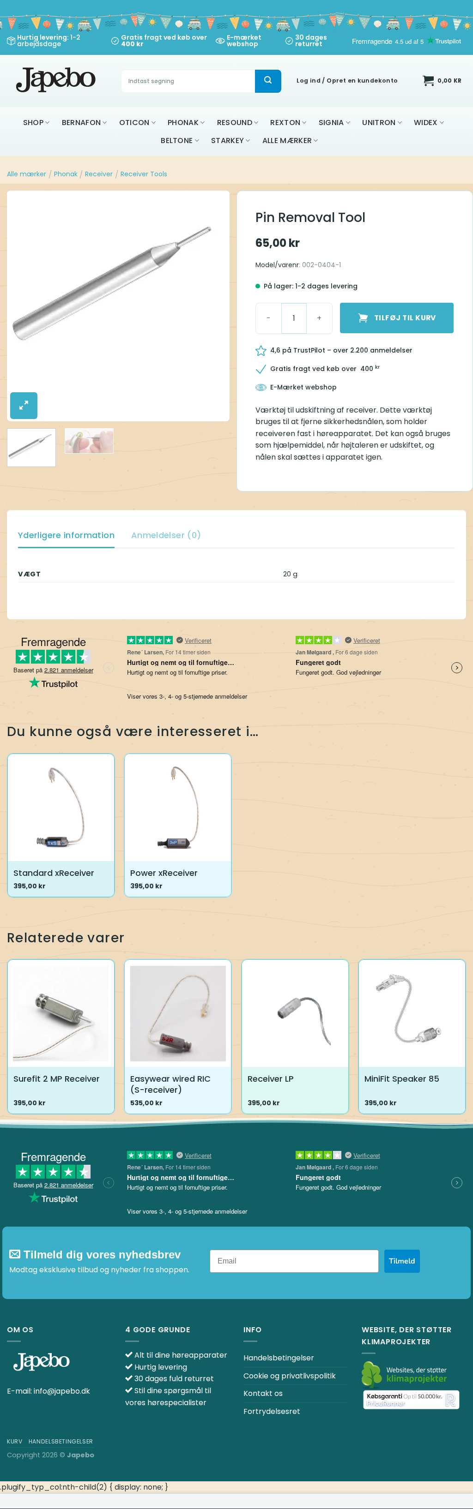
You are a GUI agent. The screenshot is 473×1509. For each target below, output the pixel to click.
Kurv (14, 1441)
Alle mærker (287, 140)
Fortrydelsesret (271, 1411)
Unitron (378, 122)
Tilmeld (402, 1261)
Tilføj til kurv (405, 318)
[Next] (213, 306)
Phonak (183, 122)
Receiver (99, 174)
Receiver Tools (144, 174)
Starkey (227, 140)
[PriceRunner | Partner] (411, 1399)
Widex (426, 122)
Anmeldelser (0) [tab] (166, 535)
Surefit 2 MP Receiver (56, 1078)
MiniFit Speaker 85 (401, 1078)
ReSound (234, 122)
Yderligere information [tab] (66, 535)
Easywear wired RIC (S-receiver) (170, 1084)
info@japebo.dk (62, 1391)
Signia (331, 122)
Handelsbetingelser (278, 1358)
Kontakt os (263, 1393)
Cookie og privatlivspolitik (289, 1376)
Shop (33, 122)
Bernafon (81, 122)
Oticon (134, 122)
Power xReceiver (164, 873)
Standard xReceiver (53, 873)
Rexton (285, 122)
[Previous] (23, 306)
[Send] (268, 81)
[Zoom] (23, 405)
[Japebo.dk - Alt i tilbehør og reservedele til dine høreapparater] (57, 81)
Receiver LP (271, 1078)
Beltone (177, 140)
